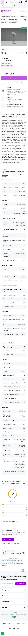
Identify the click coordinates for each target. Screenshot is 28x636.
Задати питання (8, 539)
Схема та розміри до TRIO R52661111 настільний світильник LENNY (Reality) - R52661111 (13, 563)
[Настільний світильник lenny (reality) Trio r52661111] (14, 37)
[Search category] (19, 2)
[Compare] (2, 53)
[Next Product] (22, 53)
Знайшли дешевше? (21, 82)
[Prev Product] (19, 53)
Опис (15, 6)
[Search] (21, 2)
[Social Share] (26, 53)
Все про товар (6, 6)
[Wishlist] (5, 53)
